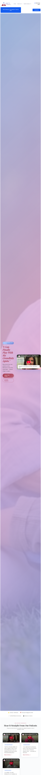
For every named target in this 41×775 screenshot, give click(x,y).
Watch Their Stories (6, 376)
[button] (21, 3)
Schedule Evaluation (6, 380)
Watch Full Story (7, 754)
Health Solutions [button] (27, 3)
